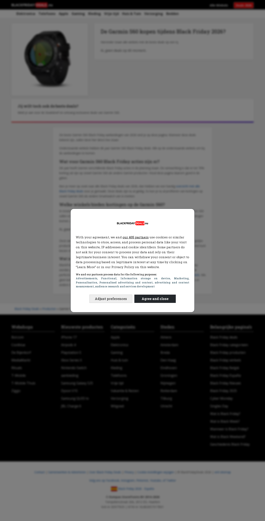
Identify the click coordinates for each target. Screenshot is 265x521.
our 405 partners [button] (136, 237)
